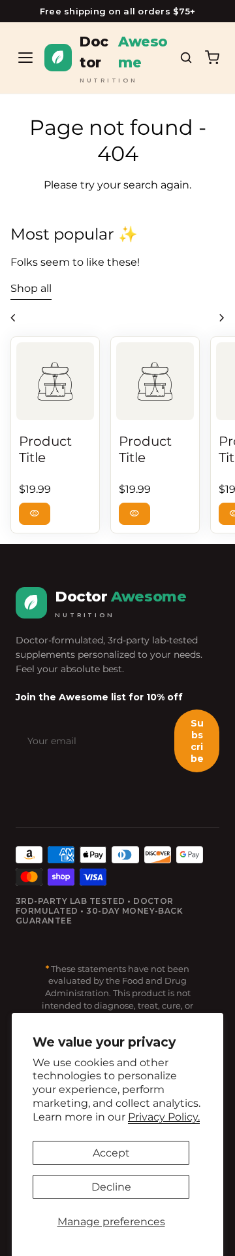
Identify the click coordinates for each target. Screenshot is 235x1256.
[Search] (186, 57)
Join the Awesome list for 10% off (99, 697)
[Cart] (212, 57)
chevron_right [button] (222, 318)
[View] (55, 381)
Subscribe (197, 740)
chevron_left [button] (13, 318)
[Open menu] (25, 57)
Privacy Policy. (164, 1117)
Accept (111, 1153)
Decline (111, 1187)
